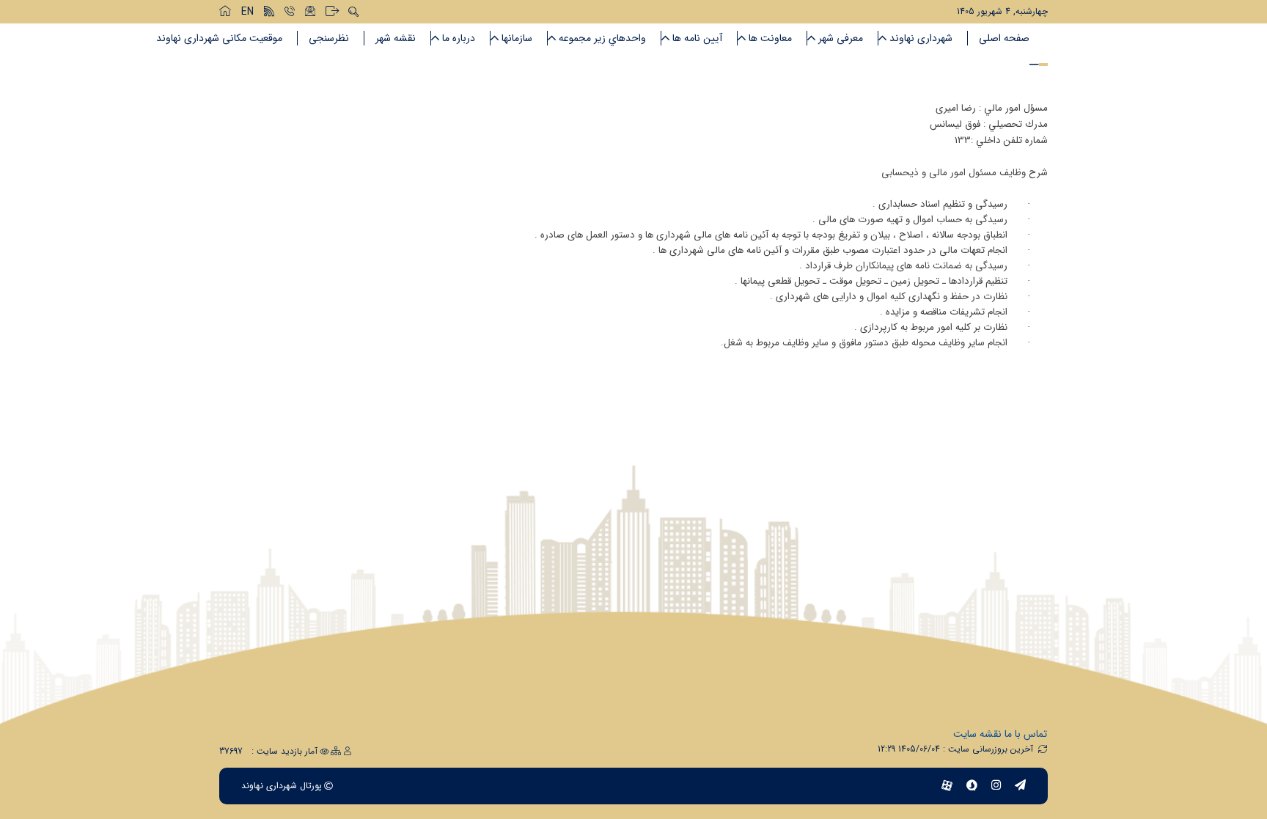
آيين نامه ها (697, 38)
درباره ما (458, 38)
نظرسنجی (329, 38)
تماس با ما (1026, 734)
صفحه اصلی (1004, 38)
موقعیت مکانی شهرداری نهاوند (219, 38)
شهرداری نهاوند (920, 38)
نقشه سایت (977, 734)
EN (247, 12)
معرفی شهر (840, 38)
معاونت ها (770, 38)
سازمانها (517, 38)
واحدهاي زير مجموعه (602, 38)
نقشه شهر (395, 38)
